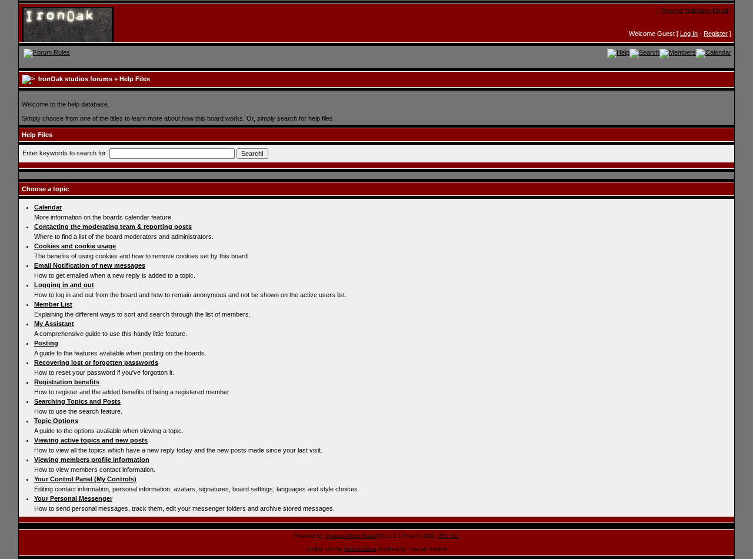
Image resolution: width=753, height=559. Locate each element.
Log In (689, 33)
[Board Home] (79, 24)
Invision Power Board (350, 536)
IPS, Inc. (448, 536)
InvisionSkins (360, 549)
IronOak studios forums (75, 78)
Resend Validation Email (694, 10)
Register (716, 33)
